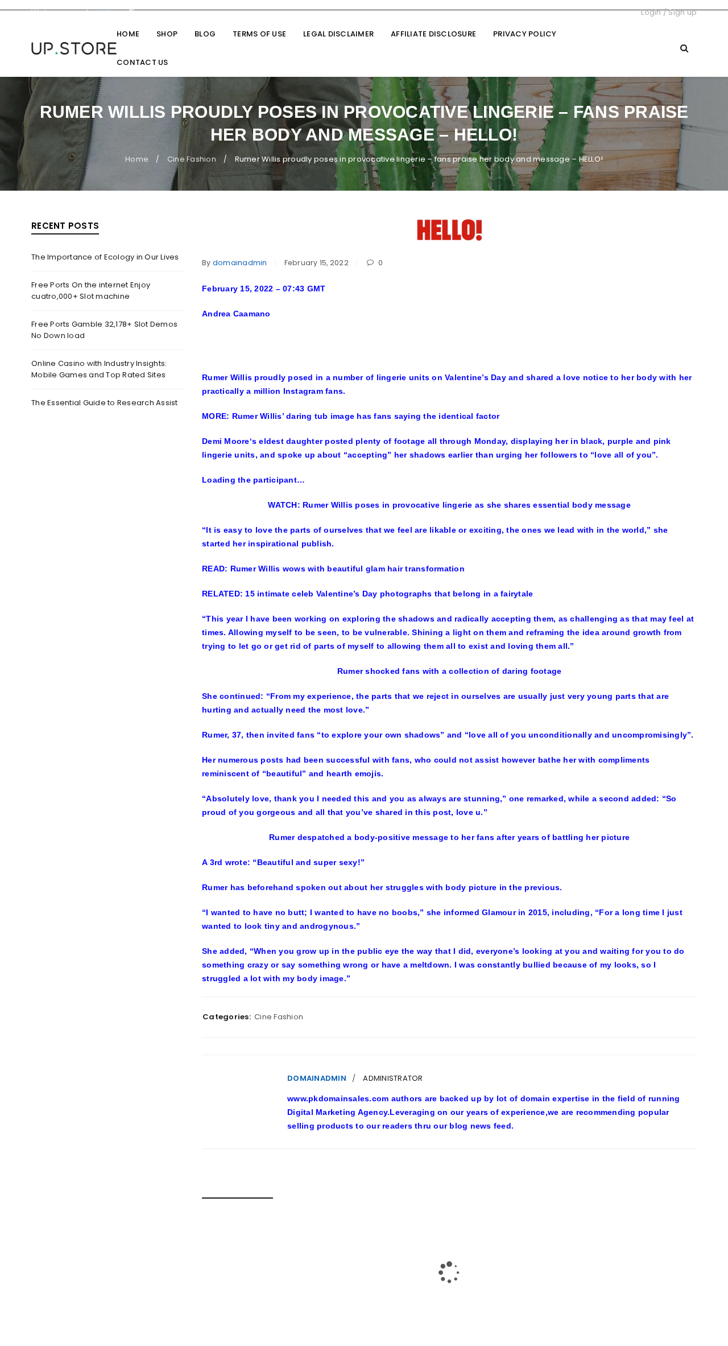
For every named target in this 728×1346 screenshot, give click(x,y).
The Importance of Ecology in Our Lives (105, 257)
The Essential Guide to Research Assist (104, 402)
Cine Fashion (191, 159)
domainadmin (240, 262)
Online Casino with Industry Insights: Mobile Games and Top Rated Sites (99, 369)
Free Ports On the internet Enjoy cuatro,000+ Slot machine (90, 290)
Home (136, 159)
